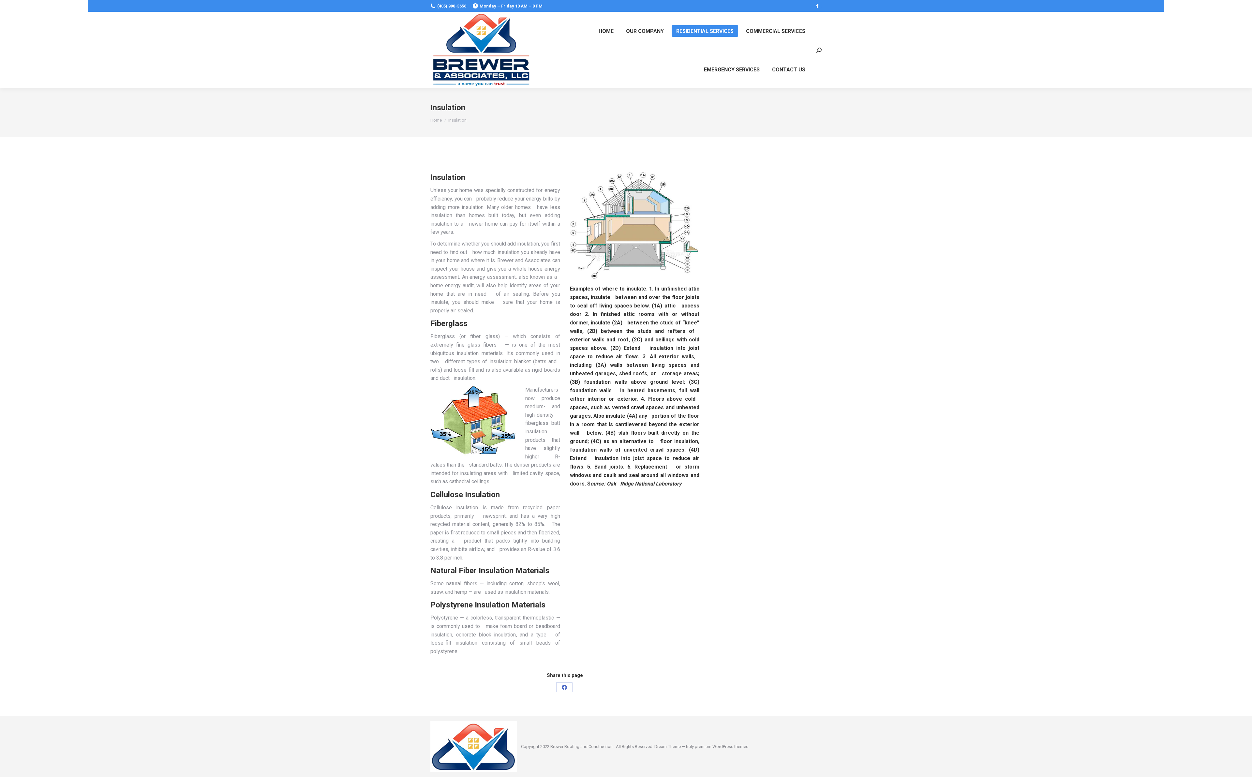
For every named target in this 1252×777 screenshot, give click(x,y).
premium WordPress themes (721, 746)
